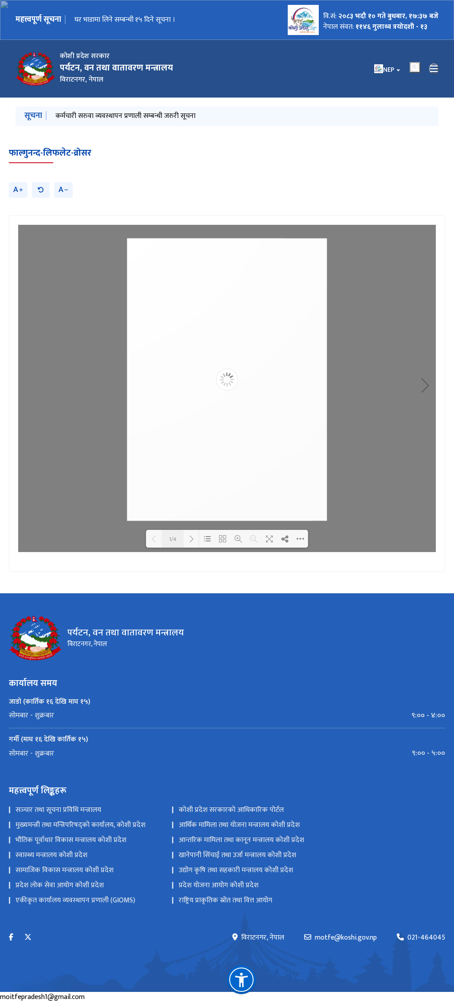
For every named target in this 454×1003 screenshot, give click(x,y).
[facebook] (11, 938)
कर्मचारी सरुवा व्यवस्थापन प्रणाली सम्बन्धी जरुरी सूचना (125, 116)
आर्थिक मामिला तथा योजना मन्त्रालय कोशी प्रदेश (239, 825)
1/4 (172, 538)
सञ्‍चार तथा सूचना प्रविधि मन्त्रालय (58, 810)
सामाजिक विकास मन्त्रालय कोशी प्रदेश (65, 870)
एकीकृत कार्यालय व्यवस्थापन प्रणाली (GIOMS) (75, 900)
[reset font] (41, 190)
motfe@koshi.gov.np (346, 937)
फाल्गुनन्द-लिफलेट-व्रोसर (50, 153)
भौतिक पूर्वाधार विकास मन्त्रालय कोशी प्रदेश (71, 840)
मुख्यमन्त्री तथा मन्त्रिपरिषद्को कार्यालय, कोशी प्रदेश (80, 825)
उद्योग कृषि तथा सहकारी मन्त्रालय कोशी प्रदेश (236, 870)
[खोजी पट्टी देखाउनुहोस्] (415, 67)
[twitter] (27, 938)
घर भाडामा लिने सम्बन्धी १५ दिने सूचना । (124, 20)
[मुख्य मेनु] (434, 68)
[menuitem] (227, 715)
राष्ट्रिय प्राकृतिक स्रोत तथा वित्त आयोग (225, 900)
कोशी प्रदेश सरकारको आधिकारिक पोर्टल (231, 810)
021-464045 (426, 937)
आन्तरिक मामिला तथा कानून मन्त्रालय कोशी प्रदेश (241, 840)
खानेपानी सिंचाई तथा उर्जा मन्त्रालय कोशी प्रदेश (237, 855)
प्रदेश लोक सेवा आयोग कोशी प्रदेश (60, 885)
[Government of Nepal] (35, 69)
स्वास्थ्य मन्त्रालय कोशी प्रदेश (51, 855)
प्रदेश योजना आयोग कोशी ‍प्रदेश (218, 885)
